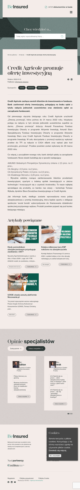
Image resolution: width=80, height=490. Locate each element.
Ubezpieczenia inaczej (14, 266)
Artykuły (21, 54)
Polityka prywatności (27, 478)
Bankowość (31, 87)
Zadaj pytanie (14, 348)
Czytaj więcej (30, 266)
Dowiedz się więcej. (58, 450)
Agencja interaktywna (36, 480)
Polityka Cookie (44, 478)
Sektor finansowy (42, 87)
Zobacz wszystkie (35, 348)
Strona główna (12, 54)
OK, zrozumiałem (55, 455)
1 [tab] (68, 413)
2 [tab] (70, 413)
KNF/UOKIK (12, 314)
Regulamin (11, 478)
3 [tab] (71, 413)
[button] (62, 36)
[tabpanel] (22, 379)
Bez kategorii (46, 264)
